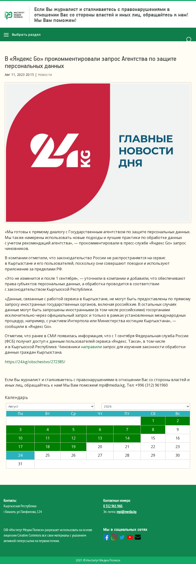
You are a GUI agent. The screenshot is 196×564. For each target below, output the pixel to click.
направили (91, 346)
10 (20, 438)
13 (100, 438)
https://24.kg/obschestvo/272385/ (35, 361)
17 (20, 446)
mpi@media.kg (126, 511)
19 (73, 446)
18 (47, 446)
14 (127, 438)
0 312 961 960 (112, 505)
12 (73, 438)
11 (47, 438)
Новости (45, 74)
